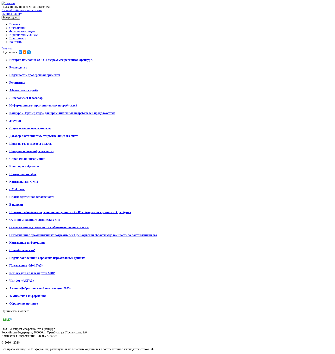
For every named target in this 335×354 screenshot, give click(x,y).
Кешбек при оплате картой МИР (32, 273)
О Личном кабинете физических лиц (34, 219)
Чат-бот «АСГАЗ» (21, 280)
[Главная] (8, 3)
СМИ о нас (17, 189)
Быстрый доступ (12, 13)
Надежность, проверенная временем (34, 75)
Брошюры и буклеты (24, 166)
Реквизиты (17, 82)
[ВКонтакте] (20, 52)
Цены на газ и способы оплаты (31, 143)
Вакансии (16, 204)
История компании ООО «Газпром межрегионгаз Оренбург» (51, 59)
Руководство (18, 67)
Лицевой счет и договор (26, 98)
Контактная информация (27, 242)
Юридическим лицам (23, 34)
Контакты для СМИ (23, 181)
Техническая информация (27, 296)
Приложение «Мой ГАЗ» (26, 265)
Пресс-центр (17, 38)
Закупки (15, 120)
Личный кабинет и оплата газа (22, 10)
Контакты (15, 41)
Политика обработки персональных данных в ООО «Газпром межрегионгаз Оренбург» (70, 212)
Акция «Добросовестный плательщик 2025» (40, 288)
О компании (17, 27)
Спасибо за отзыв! (22, 250)
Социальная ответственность (30, 128)
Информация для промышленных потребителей (43, 105)
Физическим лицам (22, 31)
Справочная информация (27, 158)
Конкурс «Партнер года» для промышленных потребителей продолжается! (62, 113)
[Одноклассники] (24, 52)
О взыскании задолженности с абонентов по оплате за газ (49, 227)
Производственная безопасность (31, 196)
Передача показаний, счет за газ (31, 151)
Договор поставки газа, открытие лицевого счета (43, 136)
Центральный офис (22, 174)
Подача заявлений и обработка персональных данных (47, 258)
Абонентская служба (23, 90)
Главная (14, 24)
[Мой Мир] (29, 52)
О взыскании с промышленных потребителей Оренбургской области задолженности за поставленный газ (83, 235)
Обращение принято (23, 303)
